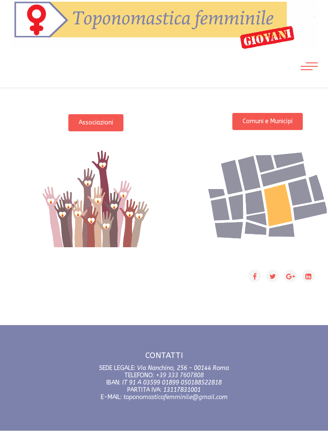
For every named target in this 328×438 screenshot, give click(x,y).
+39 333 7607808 (180, 375)
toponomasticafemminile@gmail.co (172, 397)
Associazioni (96, 122)
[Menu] (309, 57)
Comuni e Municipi (268, 121)
